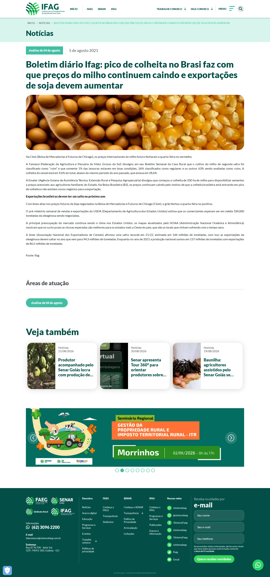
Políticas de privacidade (88, 550)
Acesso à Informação (155, 532)
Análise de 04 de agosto (46, 303)
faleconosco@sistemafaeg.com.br (43, 538)
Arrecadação (130, 527)
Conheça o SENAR (133, 507)
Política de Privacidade (130, 520)
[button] (231, 438)
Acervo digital (89, 513)
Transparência (110, 516)
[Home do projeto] (45, 8)
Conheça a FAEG (108, 509)
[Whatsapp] (258, 565)
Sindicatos (108, 521)
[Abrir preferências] (7, 570)
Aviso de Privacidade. (205, 551)
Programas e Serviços (89, 526)
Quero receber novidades (214, 559)
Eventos (86, 533)
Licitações (129, 533)
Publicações (155, 524)
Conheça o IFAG (154, 509)
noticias (44, 23)
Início (31, 23)
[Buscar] (240, 9)
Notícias (86, 507)
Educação (87, 519)
